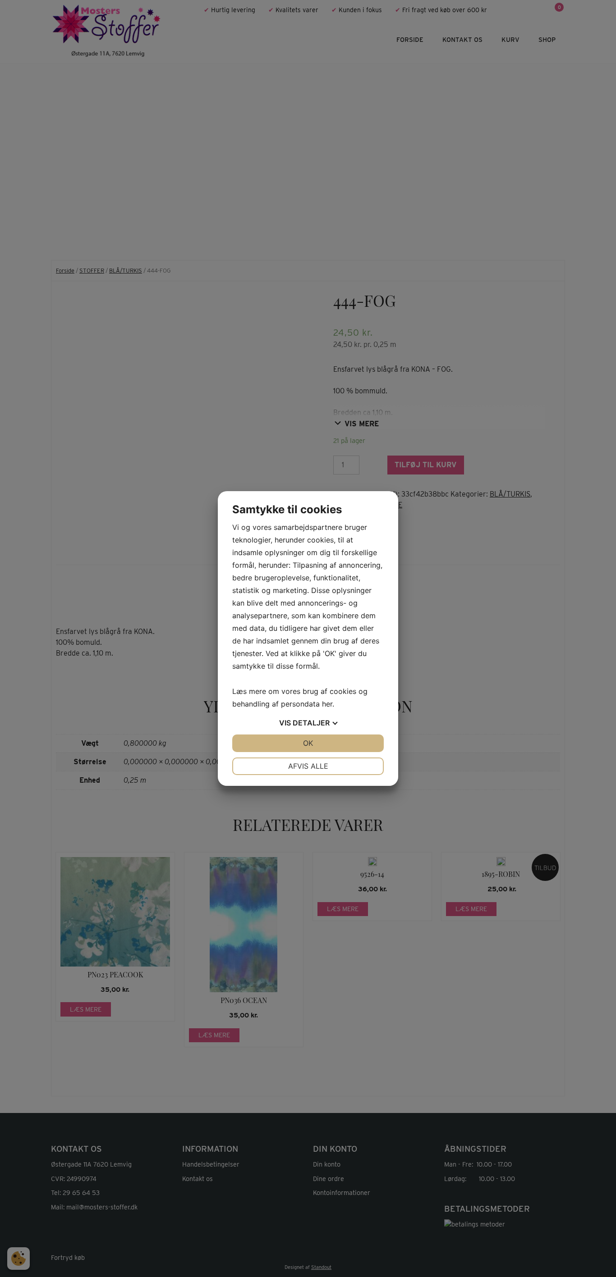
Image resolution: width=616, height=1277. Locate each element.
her (327, 703)
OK (308, 743)
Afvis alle (308, 766)
